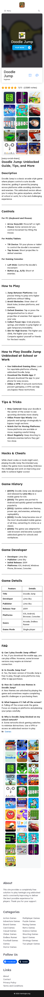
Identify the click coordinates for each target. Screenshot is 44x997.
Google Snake (10, 759)
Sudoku (22, 830)
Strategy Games (30, 940)
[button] (39, 11)
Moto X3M (33, 749)
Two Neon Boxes (22, 101)
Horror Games (10, 947)
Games (8, 731)
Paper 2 (22, 818)
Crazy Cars (34, 102)
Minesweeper (22, 852)
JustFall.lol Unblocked (9, 114)
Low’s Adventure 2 (10, 782)
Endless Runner (10, 937)
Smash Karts (10, 748)
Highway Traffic (22, 139)
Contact (7, 979)
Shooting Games (30, 934)
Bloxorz (34, 140)
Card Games (9, 928)
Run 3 (22, 749)
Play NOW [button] (19, 47)
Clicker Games (9, 934)
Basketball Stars (34, 152)
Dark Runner (10, 829)
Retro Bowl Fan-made (33, 817)
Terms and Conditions (13, 986)
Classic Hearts (22, 794)
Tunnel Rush (22, 759)
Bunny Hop (33, 807)
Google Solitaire (22, 126)
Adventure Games (11, 921)
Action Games (9, 918)
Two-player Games (31, 944)
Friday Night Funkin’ (33, 782)
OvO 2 (9, 153)
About (6, 976)
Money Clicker (9, 101)
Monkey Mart (22, 114)
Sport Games (29, 937)
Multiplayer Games (31, 918)
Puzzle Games (29, 921)
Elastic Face (34, 126)
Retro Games (29, 928)
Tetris (21, 784)
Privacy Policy (9, 982)
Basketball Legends (22, 152)
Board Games (9, 924)
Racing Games (29, 924)
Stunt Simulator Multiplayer (9, 138)
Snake (10, 842)
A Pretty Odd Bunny (33, 841)
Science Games (30, 931)
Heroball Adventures (10, 816)
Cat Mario (33, 772)
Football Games (10, 940)
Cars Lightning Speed (34, 113)
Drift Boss (10, 865)
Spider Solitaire (9, 126)
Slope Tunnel (22, 771)
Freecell (10, 853)
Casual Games (9, 931)
